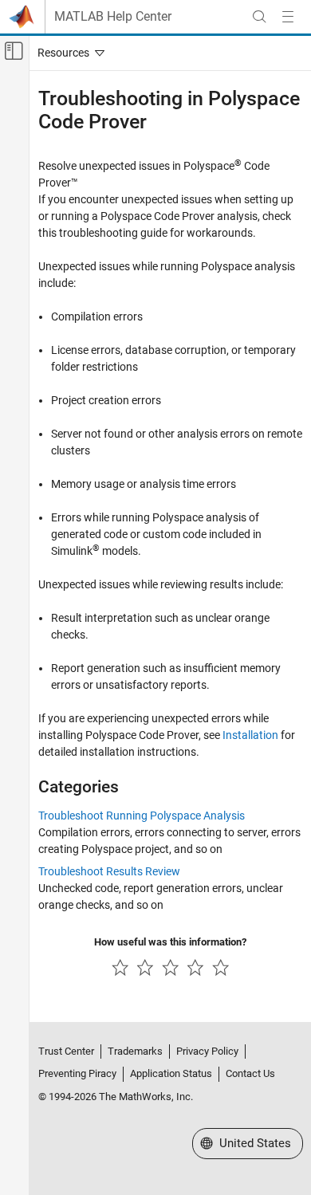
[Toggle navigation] (68, 52)
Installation (250, 735)
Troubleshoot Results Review (109, 871)
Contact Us (250, 1073)
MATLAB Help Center (112, 16)
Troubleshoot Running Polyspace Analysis (141, 815)
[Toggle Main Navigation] (287, 16)
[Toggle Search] (259, 16)
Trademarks (135, 1051)
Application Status (171, 1073)
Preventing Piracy (77, 1073)
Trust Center (66, 1051)
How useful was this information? (170, 942)
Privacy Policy (207, 1051)
